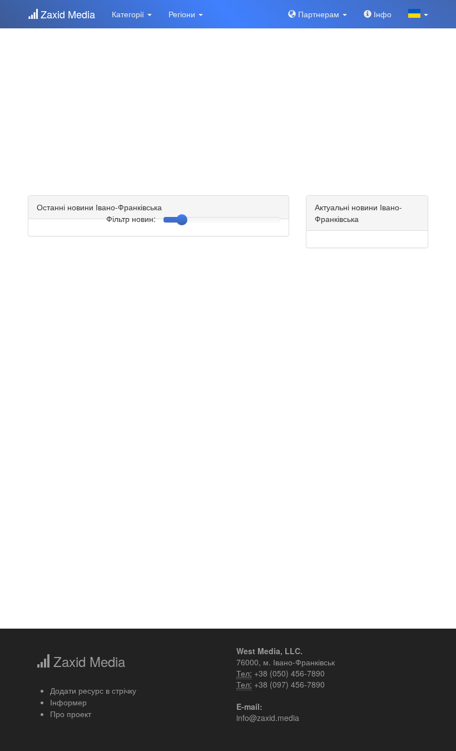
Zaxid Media (66, 14)
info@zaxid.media (267, 717)
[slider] (181, 219)
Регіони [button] (182, 13)
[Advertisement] (228, 106)
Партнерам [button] (318, 13)
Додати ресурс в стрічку (93, 690)
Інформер (68, 702)
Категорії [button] (129, 13)
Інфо (381, 13)
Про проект (70, 713)
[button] (418, 14)
